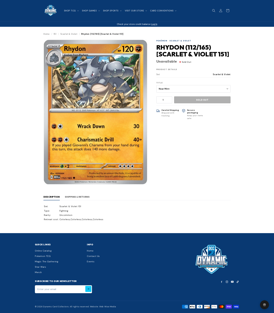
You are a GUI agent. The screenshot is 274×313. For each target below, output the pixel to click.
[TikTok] (237, 281)
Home (46, 34)
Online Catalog (43, 250)
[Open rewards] (264, 304)
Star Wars (40, 266)
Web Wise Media (107, 306)
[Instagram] (226, 281)
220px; (235, 259)
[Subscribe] (88, 289)
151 (55, 34)
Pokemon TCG (43, 256)
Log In (154, 24)
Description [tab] (51, 197)
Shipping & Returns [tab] (77, 197)
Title (159, 83)
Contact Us (93, 256)
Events (91, 261)
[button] (71, 10)
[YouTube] (232, 281)
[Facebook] (221, 281)
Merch (38, 272)
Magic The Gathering (46, 261)
